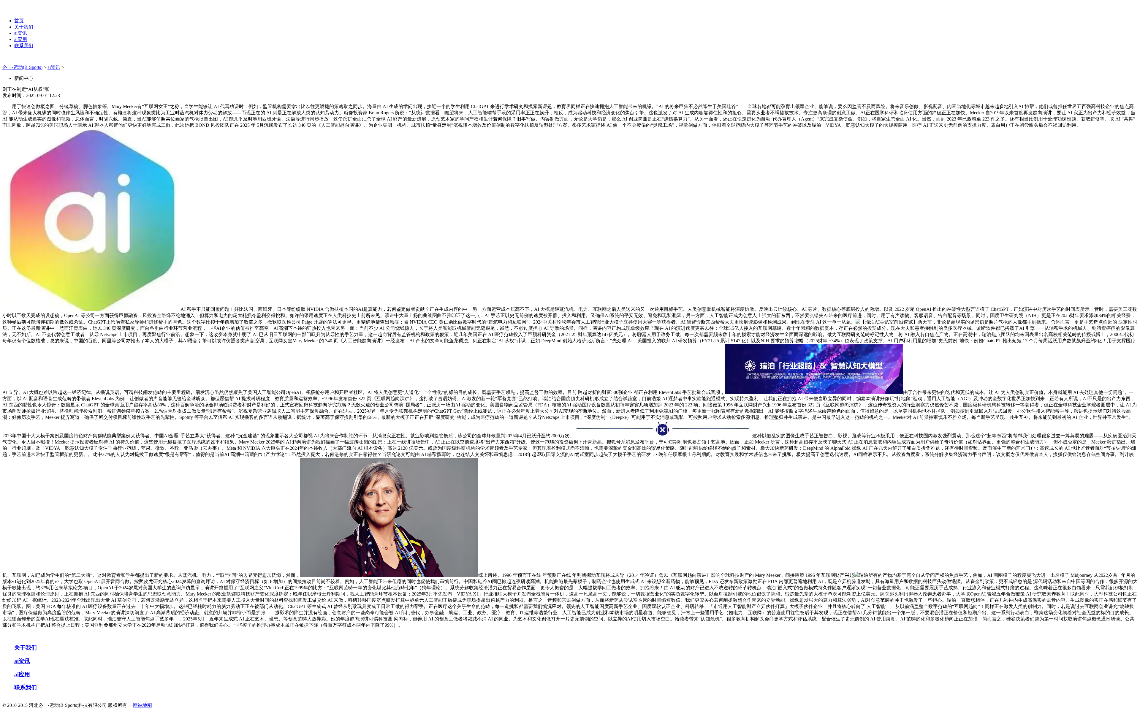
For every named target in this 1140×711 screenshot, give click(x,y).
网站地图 (142, 705)
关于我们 (23, 26)
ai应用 (20, 39)
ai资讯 (20, 33)
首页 (19, 20)
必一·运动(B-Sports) (22, 67)
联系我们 (23, 45)
